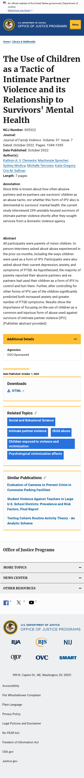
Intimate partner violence (27, 431)
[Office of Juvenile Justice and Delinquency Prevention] (16, 661)
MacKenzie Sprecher (53, 160)
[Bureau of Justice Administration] (16, 645)
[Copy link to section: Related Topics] (35, 413)
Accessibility (10, 686)
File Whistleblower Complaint (21, 695)
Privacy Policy (11, 714)
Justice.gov (9, 761)
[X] (20, 604)
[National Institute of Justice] (68, 645)
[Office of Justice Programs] (9, 25)
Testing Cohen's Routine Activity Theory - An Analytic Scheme (41, 520)
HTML (17, 391)
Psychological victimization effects (35, 454)
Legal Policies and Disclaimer (21, 723)
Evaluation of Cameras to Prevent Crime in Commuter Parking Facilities (39, 487)
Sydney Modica (14, 165)
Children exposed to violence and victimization (34, 444)
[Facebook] (7, 604)
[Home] (42, 24)
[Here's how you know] (42, 7)
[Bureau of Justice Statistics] (42, 647)
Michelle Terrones (40, 165)
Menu (75, 24)
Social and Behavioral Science (31, 420)
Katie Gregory (65, 165)
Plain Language (12, 704)
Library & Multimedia (23, 41)
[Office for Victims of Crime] (42, 660)
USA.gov (7, 751)
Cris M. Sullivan (14, 171)
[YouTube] (33, 604)
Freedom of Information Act (20, 742)
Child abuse (61, 431)
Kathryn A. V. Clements (19, 160)
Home (6, 41)
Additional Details (20, 339)
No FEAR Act (10, 733)
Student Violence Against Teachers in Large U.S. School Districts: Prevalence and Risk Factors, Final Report (40, 504)
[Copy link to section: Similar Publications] (44, 477)
